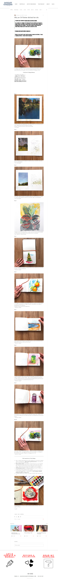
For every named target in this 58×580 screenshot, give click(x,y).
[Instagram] (28, 573)
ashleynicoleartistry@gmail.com (28, 576)
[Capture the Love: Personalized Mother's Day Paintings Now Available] (16, 528)
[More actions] (43, 15)
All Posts (11, 9)
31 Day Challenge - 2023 (28, 532)
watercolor (36, 9)
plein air (32, 9)
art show (21, 9)
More (40, 9)
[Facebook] (31, 573)
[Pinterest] (29, 573)
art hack (28, 9)
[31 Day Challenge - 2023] (29, 528)
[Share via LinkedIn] (18, 516)
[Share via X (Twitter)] (16, 516)
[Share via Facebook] (14, 516)
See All (47, 523)
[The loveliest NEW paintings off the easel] (42, 528)
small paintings (16, 9)
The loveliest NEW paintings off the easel (41, 533)
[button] (46, 9)
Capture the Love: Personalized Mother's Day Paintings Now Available (15, 533)
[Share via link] (20, 516)
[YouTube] (32, 573)
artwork (25, 9)
